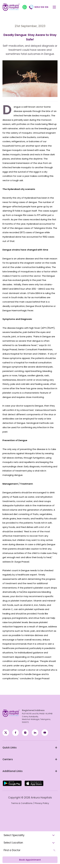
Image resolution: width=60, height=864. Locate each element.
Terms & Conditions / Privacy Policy (30, 803)
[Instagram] (25, 732)
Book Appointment (30, 859)
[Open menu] (54, 7)
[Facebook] (5, 732)
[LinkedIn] (35, 732)
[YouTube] (45, 732)
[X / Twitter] (15, 732)
